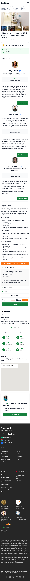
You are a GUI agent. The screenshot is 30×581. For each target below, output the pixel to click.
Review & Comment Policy (6, 480)
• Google (6, 440)
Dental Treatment (5, 454)
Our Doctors (19, 456)
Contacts (18, 462)
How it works (19, 454)
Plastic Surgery (5, 451)
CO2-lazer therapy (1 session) (11, 8)
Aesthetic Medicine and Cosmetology (14, 6)
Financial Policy (5, 484)
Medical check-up (5, 462)
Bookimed (3, 6)
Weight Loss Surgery (6, 459)
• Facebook (7, 442)
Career (17, 459)
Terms (2, 474)
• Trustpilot (7, 437)
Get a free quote (22, 103)
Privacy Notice (5, 477)
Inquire (15, 304)
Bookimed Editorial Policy (6, 490)
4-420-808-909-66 (22, 471)
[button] (11, 327)
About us (18, 451)
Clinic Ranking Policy (6, 487)
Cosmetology (4, 456)
